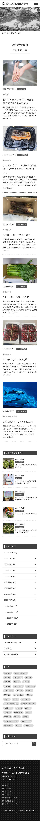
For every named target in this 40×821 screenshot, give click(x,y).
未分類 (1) (8, 648)
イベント (30, 686)
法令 (28, 712)
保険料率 (8, 708)
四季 (27, 708)
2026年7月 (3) (10, 564)
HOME (7, 785)
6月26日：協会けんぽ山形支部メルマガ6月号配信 (25, 531)
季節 (26, 682)
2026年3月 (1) (10, 588)
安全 (29, 691)
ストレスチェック (11, 721)
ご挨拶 (7, 712)
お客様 (7, 717)
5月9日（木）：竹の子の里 (17, 234)
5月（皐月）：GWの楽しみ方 (18, 421)
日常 (7, 682)
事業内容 (8, 788)
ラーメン (25, 699)
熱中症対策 (18, 695)
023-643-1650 (12, 776)
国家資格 (18, 712)
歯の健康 (8, 725)
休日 (16, 717)
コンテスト (26, 721)
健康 (7, 94)
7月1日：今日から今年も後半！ (26, 514)
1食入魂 (8, 160)
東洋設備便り (10, 801)
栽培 (25, 717)
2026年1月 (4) (10, 600)
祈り (15, 699)
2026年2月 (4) (10, 594)
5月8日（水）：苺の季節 (15, 359)
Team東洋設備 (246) (12, 642)
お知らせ (18, 686)
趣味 (29, 695)
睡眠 (18, 725)
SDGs (19, 708)
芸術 (7, 695)
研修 (28, 677)
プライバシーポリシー (13, 804)
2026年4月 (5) (10, 582)
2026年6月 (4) (10, 570)
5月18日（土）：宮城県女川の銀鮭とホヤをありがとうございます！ (19, 169)
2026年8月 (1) (10, 558)
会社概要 (8, 794)
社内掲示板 (21, 89)
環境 (17, 682)
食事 (6, 699)
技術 (7, 677)
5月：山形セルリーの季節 (16, 297)
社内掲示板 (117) (11, 654)
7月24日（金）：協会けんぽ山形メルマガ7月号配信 (25, 482)
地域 (20, 691)
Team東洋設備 (22, 155)
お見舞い (28, 725)
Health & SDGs (11, 797)
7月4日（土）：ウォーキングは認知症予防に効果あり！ (26, 498)
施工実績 (8, 791)
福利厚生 (8, 691)
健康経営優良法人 (28, 704)
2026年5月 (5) (10, 576)
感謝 (7, 686)
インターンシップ (11, 704)
